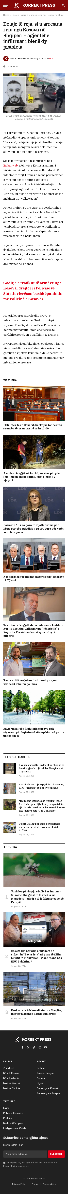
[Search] (63, 5)
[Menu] (5, 5)
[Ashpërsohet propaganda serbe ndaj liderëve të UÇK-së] (34, 555)
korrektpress (19, 58)
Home (6, 15)
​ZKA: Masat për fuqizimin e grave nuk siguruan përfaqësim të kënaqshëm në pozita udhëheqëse (33, 732)
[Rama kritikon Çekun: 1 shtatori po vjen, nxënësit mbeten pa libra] (34, 659)
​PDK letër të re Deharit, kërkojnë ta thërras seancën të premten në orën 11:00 (32, 426)
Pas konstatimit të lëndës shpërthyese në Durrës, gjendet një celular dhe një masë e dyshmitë (41, 768)
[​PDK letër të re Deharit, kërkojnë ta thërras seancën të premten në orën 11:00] (34, 403)
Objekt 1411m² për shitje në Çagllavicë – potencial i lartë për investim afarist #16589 (40, 827)
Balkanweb (10, 165)
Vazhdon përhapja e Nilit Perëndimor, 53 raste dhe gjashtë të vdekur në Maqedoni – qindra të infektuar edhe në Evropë (37, 897)
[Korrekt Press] (36, 5)
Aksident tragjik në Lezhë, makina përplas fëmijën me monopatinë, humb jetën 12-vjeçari (32, 477)
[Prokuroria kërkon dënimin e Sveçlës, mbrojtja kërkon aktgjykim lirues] (34, 989)
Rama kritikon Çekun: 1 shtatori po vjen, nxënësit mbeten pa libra (30, 682)
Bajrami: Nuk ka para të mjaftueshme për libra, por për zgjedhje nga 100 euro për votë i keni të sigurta (33, 528)
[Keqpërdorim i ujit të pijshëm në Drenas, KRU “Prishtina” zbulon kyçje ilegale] (9, 788)
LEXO (51, 58)
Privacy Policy (10, 1166)
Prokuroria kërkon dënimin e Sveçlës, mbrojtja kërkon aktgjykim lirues (36, 1012)
